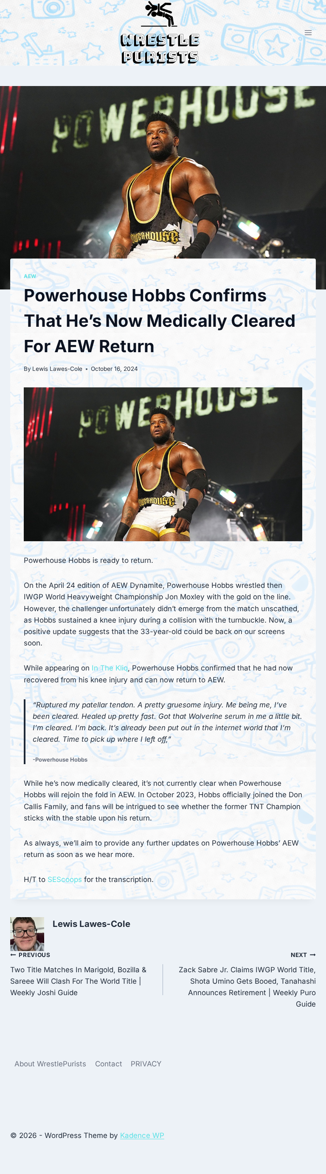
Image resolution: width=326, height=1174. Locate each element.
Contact (108, 1064)
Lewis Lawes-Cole (57, 368)
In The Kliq (110, 668)
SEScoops (65, 879)
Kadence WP (142, 1135)
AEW (30, 276)
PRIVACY (146, 1064)
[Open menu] (308, 32)
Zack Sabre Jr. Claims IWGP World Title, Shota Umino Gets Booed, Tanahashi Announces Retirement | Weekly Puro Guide (247, 979)
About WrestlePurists (50, 1064)
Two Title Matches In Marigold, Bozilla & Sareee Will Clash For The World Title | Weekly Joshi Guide (78, 974)
